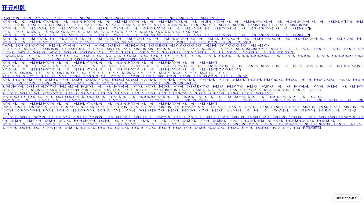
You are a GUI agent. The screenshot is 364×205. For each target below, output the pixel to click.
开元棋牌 (14, 8)
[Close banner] (358, 196)
